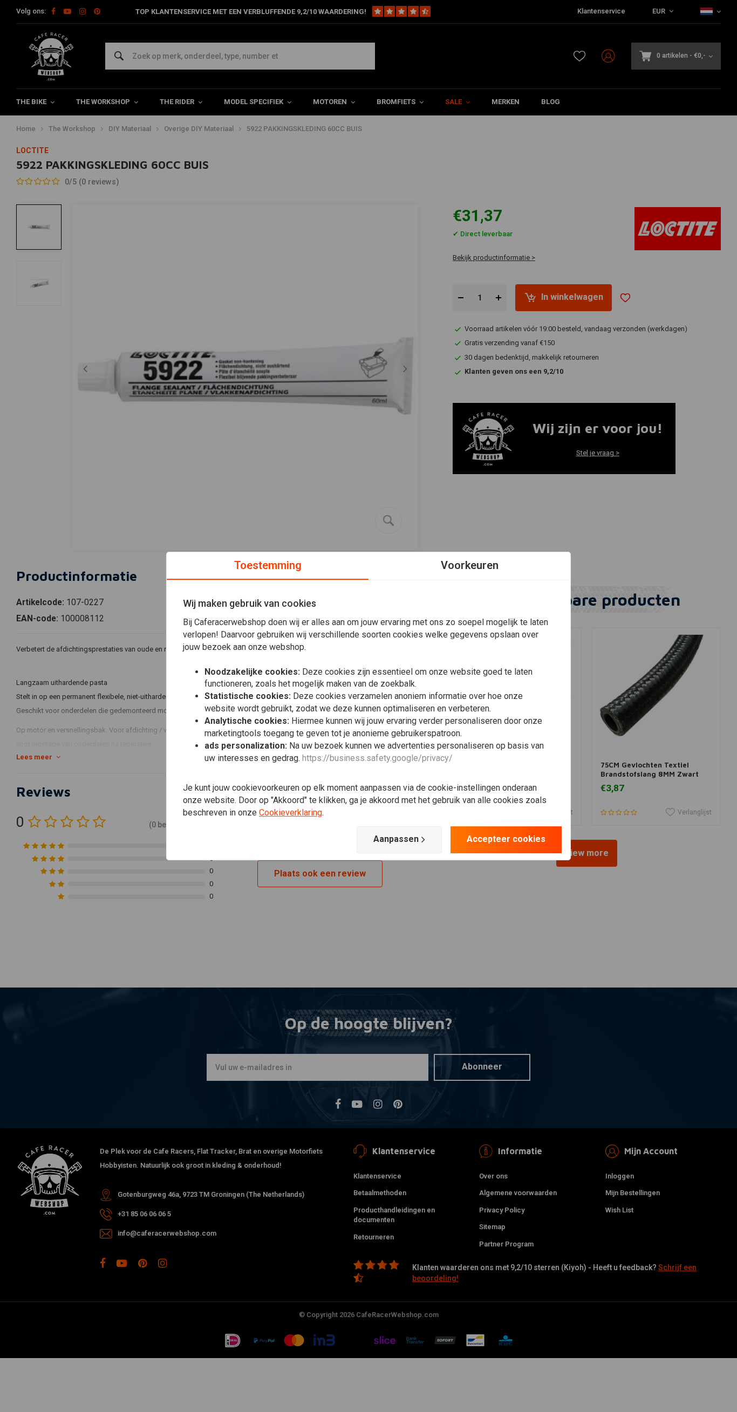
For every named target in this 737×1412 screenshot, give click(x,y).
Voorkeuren (470, 565)
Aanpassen (396, 839)
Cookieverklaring (290, 812)
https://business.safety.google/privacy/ (377, 758)
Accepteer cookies (506, 839)
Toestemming (268, 565)
